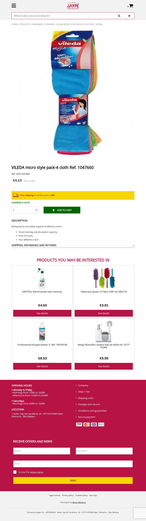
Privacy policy (68, 495)
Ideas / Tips (84, 391)
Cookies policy (81, 495)
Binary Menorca (79, 502)
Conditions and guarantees (92, 410)
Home (14, 24)
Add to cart (64, 210)
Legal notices (54, 495)
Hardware (37, 24)
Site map (93, 495)
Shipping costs (85, 398)
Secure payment (86, 417)
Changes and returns (89, 404)
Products (25, 24)
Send (73, 480)
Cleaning (49, 24)
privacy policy (36, 472)
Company (83, 385)
